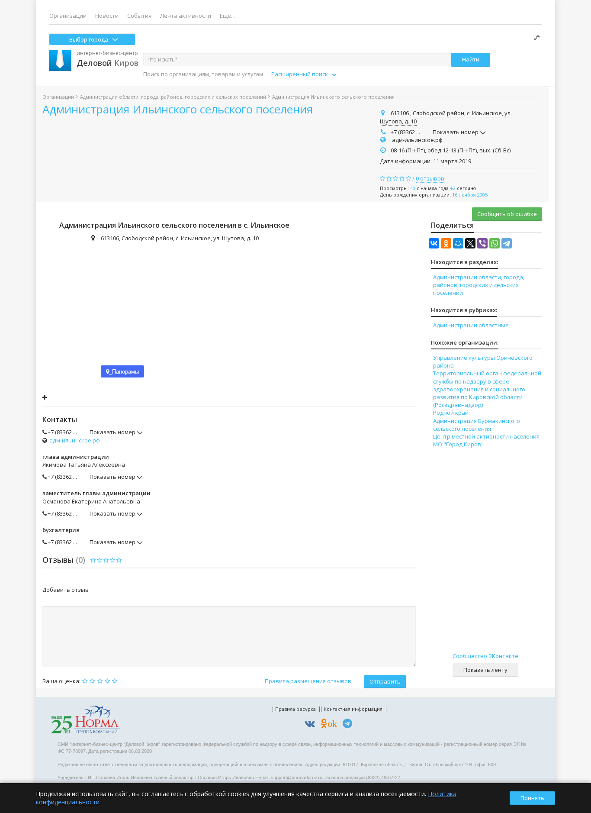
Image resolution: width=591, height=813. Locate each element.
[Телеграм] (350, 725)
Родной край (451, 412)
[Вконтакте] (312, 725)
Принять (532, 798)
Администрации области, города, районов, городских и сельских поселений (173, 97)
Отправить (385, 681)
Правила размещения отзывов (308, 681)
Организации (68, 15)
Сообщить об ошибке (507, 214)
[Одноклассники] (446, 243)
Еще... (227, 15)
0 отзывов (430, 178)
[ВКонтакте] (434, 243)
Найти (470, 59)
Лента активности (185, 15)
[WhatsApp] (494, 243)
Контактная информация (353, 709)
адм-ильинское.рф (417, 140)
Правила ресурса (295, 709)
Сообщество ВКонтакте (485, 656)
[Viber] (482, 243)
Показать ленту (485, 670)
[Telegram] (506, 243)
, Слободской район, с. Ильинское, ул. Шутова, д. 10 (446, 117)
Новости (107, 15)
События (139, 15)
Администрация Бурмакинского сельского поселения (476, 424)
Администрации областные (471, 325)
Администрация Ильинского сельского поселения (177, 109)
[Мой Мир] (458, 243)
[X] (470, 243)
